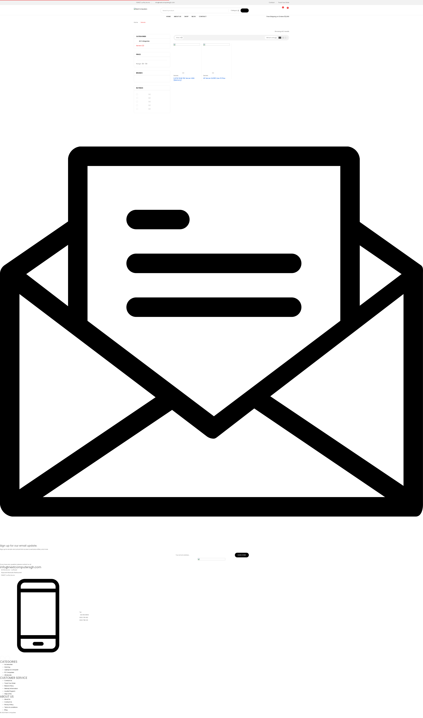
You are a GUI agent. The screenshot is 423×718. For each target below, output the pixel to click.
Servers (140, 46)
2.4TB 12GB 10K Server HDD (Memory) (183, 79)
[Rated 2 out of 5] (143, 105)
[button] (286, 9)
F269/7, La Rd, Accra (143, 2)
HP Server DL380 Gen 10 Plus (214, 78)
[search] (245, 10)
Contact (272, 2)
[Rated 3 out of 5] (143, 101)
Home (136, 22)
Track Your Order (283, 2)
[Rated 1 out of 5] (143, 109)
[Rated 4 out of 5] (143, 98)
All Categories (144, 41)
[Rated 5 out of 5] (143, 94)
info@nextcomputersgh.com (165, 2)
